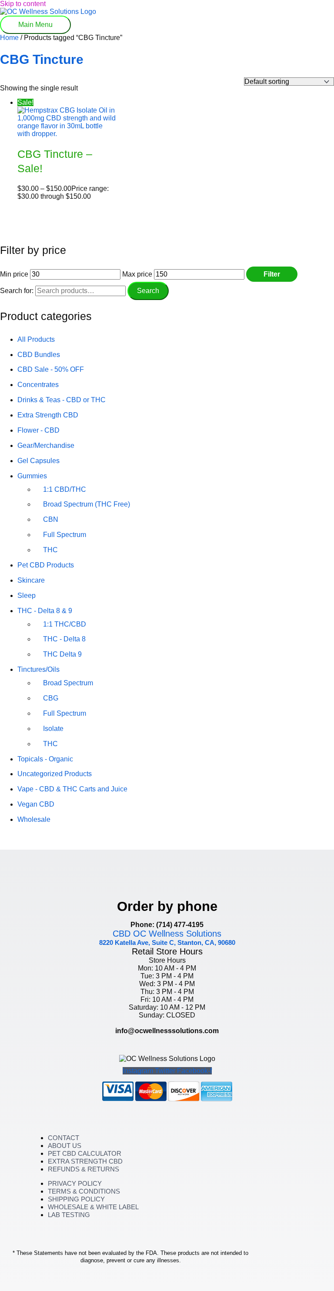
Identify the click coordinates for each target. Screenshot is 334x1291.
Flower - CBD (38, 430)
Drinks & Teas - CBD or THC (61, 400)
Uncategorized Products (54, 773)
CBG (50, 698)
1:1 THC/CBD (64, 624)
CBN (50, 519)
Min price (14, 274)
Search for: (16, 290)
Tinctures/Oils (38, 669)
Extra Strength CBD (47, 415)
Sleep (26, 595)
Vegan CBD (35, 804)
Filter (272, 274)
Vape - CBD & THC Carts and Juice (72, 789)
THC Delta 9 (62, 654)
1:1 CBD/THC (64, 489)
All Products (36, 339)
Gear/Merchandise (45, 445)
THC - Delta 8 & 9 (44, 610)
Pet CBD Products (45, 565)
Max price (137, 274)
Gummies (32, 476)
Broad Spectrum (68, 683)
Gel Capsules (38, 460)
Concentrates (38, 384)
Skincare (31, 580)
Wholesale (33, 819)
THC (50, 550)
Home (9, 37)
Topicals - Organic (45, 759)
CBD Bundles (38, 354)
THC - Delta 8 (64, 639)
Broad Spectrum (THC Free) (86, 504)
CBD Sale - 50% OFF (50, 369)
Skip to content (23, 3)
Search (148, 290)
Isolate (53, 728)
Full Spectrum (64, 534)
